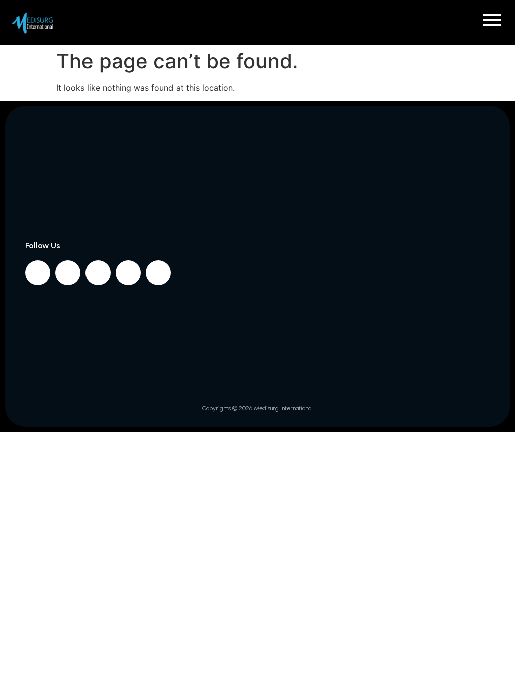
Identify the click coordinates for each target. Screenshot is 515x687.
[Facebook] (37, 272)
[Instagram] (67, 272)
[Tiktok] (158, 272)
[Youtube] (128, 272)
